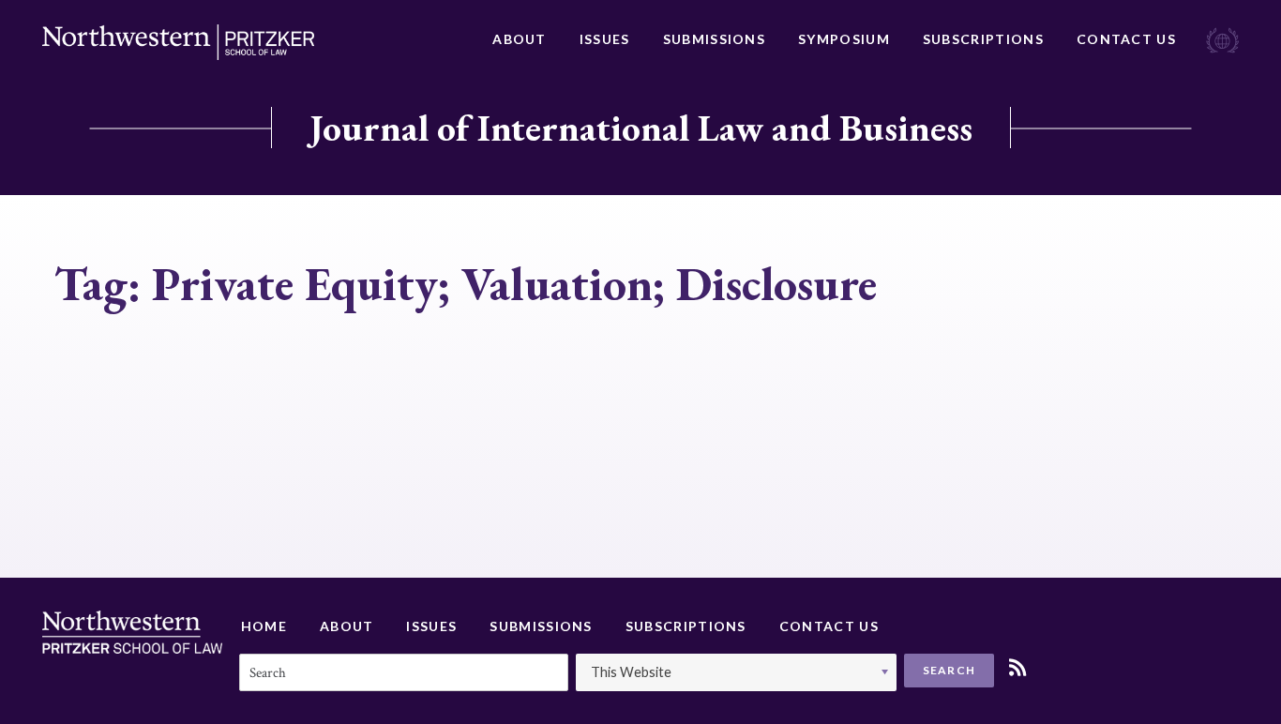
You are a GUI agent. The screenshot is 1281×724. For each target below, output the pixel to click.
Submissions (714, 39)
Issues (605, 39)
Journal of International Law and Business (640, 127)
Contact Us (1126, 39)
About (519, 39)
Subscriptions (983, 39)
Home (264, 626)
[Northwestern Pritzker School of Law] (178, 42)
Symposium (844, 39)
